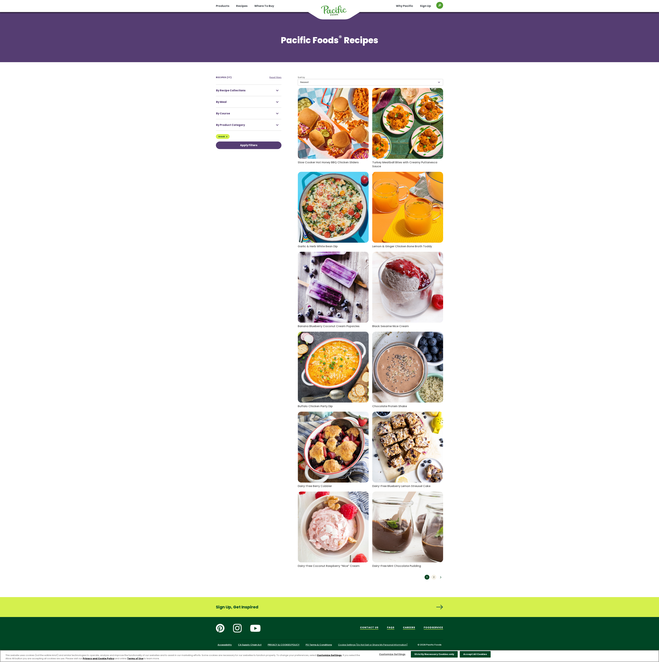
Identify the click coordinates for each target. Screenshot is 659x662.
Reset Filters (275, 77)
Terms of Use (135, 658)
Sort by (301, 77)
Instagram (237, 628)
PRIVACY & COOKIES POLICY (283, 644)
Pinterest (220, 628)
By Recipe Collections (231, 90)
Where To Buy (264, 6)
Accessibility (225, 644)
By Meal (221, 102)
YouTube (255, 628)
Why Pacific (404, 6)
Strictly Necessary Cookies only (434, 654)
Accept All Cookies (475, 654)
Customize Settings (329, 655)
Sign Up (425, 6)
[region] (329, 656)
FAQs (390, 627)
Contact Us (369, 627)
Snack (221, 136)
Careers (409, 627)
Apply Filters (248, 145)
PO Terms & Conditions (319, 644)
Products (222, 6)
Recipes (241, 6)
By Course (223, 113)
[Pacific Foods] (338, 12)
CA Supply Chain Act (250, 644)
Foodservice (433, 627)
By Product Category (230, 125)
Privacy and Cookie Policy (98, 658)
